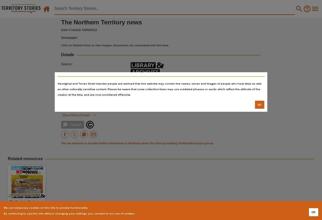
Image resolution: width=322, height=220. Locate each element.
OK (259, 104)
